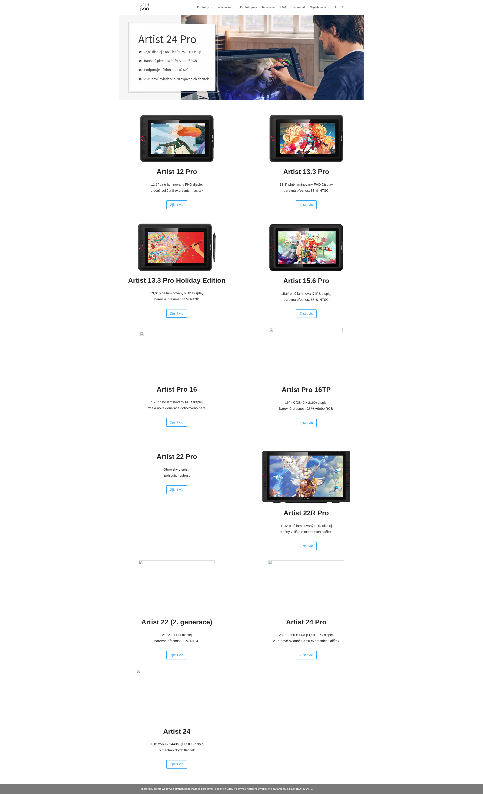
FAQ (283, 7)
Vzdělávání (225, 7)
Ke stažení (268, 7)
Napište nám (318, 7)
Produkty (203, 7)
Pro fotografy (248, 7)
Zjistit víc (176, 205)
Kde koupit (298, 7)
